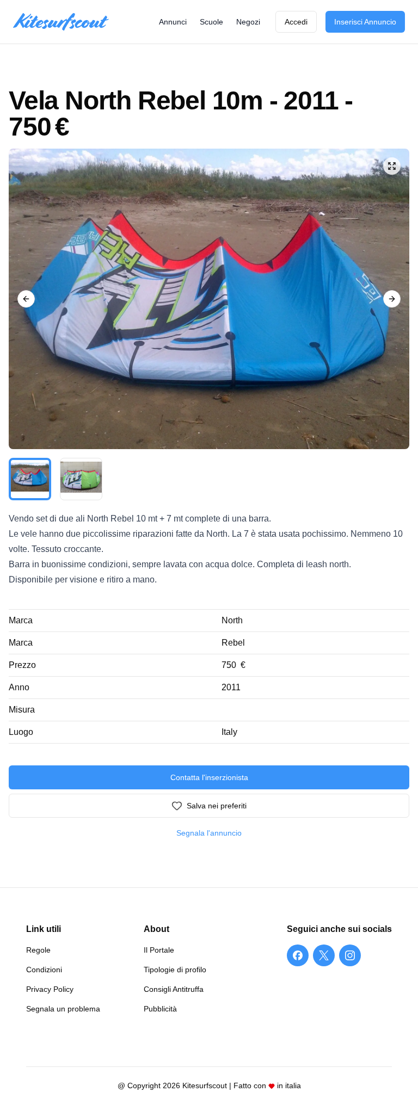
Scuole (211, 21)
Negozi (248, 21)
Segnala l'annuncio (209, 833)
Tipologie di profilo (175, 969)
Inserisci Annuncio (365, 21)
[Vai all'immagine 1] (30, 479)
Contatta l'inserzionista (209, 777)
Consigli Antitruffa (174, 989)
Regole (38, 950)
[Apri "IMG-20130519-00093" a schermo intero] (209, 299)
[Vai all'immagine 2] (81, 479)
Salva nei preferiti (217, 805)
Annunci (173, 21)
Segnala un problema (63, 1008)
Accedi (296, 21)
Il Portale (159, 950)
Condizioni (44, 969)
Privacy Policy (49, 989)
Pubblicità (160, 1008)
